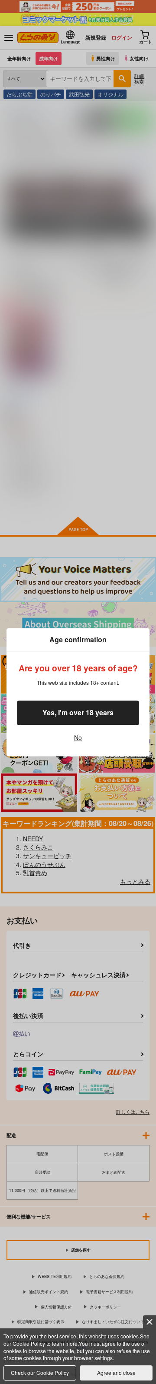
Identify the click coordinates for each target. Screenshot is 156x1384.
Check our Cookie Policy (40, 1372)
